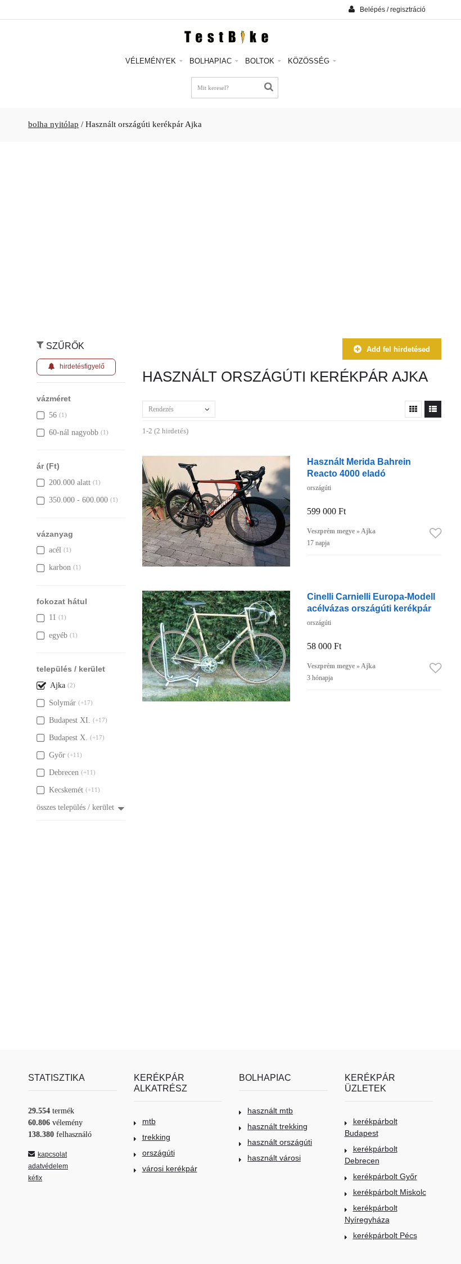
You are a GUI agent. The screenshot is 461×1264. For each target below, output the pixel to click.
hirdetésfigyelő (82, 366)
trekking (156, 1136)
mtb (149, 1121)
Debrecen (64, 772)
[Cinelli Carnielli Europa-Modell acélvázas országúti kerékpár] (216, 594)
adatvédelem (48, 1166)
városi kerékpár (169, 1168)
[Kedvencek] (435, 534)
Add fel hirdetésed (398, 349)
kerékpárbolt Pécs (385, 1235)
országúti (158, 1152)
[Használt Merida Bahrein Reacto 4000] (216, 459)
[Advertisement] (230, 234)
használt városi (274, 1157)
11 (52, 617)
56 (53, 415)
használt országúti (279, 1142)
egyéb (58, 635)
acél (55, 550)
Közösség (310, 61)
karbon (60, 567)
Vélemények (151, 61)
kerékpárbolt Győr (385, 1176)
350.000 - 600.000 (78, 500)
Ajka (57, 685)
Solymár (62, 703)
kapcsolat (52, 1154)
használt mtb (270, 1110)
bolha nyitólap (53, 124)
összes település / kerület (75, 807)
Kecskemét (66, 790)
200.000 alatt (70, 482)
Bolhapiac (211, 61)
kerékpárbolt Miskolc (389, 1192)
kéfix (35, 1178)
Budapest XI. (70, 720)
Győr (57, 755)
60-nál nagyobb (73, 432)
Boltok (261, 61)
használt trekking (277, 1126)
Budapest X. (68, 737)
